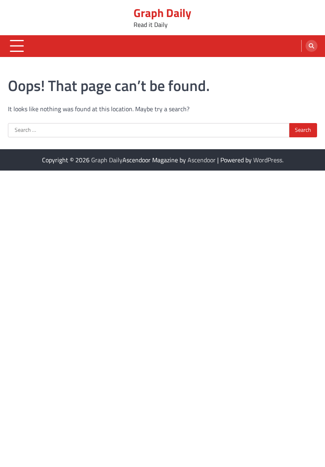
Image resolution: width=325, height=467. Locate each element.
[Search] (311, 46)
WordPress (267, 160)
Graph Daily (162, 12)
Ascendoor (201, 160)
